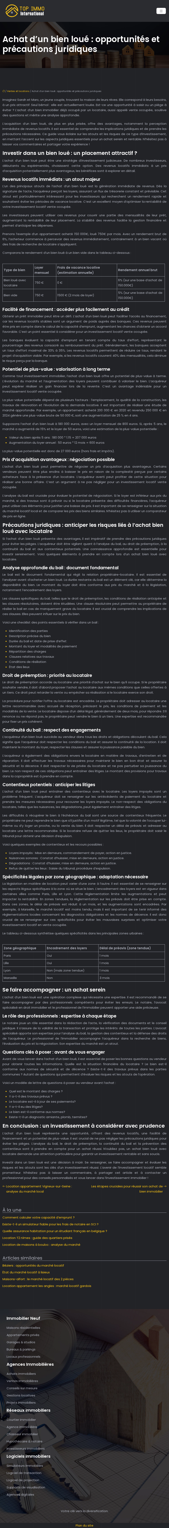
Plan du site (84, 1525)
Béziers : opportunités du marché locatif (33, 1265)
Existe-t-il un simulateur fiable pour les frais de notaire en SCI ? (50, 1224)
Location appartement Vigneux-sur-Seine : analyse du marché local (39, 1189)
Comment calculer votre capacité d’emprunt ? (38, 1217)
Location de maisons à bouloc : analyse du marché (41, 1244)
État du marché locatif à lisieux (26, 1272)
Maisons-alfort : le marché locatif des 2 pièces (38, 1279)
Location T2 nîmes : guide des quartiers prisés (37, 1238)
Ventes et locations (18, 91)
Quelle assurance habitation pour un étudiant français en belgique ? (54, 1231)
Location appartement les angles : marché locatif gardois (46, 1286)
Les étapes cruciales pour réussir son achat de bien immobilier (127, 1189)
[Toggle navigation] (161, 11)
